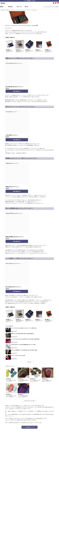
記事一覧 (26, 6)
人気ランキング (19, 6)
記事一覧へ (30, 362)
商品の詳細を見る (17, 91)
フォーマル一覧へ (30, 400)
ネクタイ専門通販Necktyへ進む (29, 427)
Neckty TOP (3, 10)
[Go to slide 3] (17, 131)
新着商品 (1, 6)
